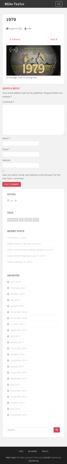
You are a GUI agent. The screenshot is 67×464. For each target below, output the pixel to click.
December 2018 (19, 312)
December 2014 (19, 390)
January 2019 (17, 306)
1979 (9, 237)
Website (6, 160)
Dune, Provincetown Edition (21, 249)
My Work (32, 451)
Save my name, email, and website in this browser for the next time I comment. (31, 176)
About (45, 451)
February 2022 (18, 287)
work (36, 219)
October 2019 (17, 293)
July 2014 (15, 408)
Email (6, 149)
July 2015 (15, 384)
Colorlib (46, 457)
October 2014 (17, 402)
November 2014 (19, 396)
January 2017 (17, 342)
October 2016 (17, 354)
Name (6, 138)
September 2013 (19, 414)
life (21, 219)
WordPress (33, 461)
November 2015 (19, 378)
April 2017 (16, 336)
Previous (15, 39)
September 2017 (19, 330)
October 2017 (17, 324)
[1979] (33, 60)
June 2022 (16, 281)
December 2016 (19, 348)
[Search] (57, 430)
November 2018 (19, 318)
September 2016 (19, 360)
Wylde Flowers (14, 243)
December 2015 (19, 372)
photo (28, 219)
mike (29, 28)
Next (53, 39)
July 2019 (15, 299)
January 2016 (17, 366)
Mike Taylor (14, 4)
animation (12, 219)
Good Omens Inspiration (19, 255)
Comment (8, 101)
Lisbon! (10, 261)
